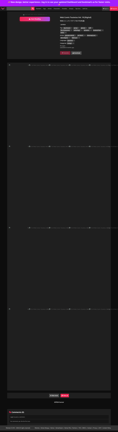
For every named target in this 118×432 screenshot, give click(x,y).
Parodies (64, 8)
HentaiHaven (59, 428)
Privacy (95, 428)
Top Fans (78, 8)
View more (54, 395)
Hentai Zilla (67, 428)
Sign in (106, 8)
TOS (80, 428)
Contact (89, 428)
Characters (57, 8)
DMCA (84, 428)
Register (114, 8)
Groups (71, 8)
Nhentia (37, 428)
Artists (50, 8)
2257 (99, 428)
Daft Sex (85, 8)
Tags (44, 8)
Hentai (52, 428)
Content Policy (107, 428)
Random (38, 8)
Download (77, 53)
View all (65, 395)
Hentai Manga (45, 428)
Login (12, 417)
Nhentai (8, 428)
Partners (74, 428)
